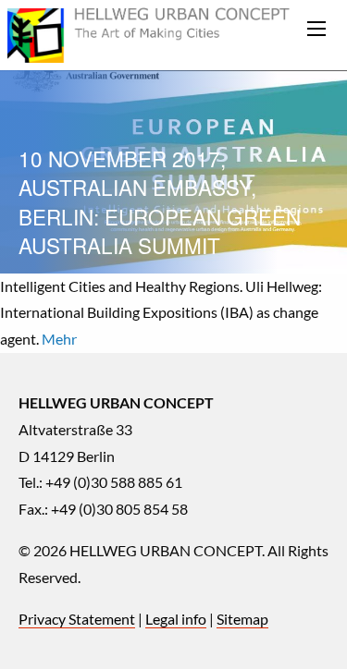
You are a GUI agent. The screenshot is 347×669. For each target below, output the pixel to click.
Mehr (59, 338)
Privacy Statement (77, 618)
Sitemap (242, 618)
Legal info (175, 618)
